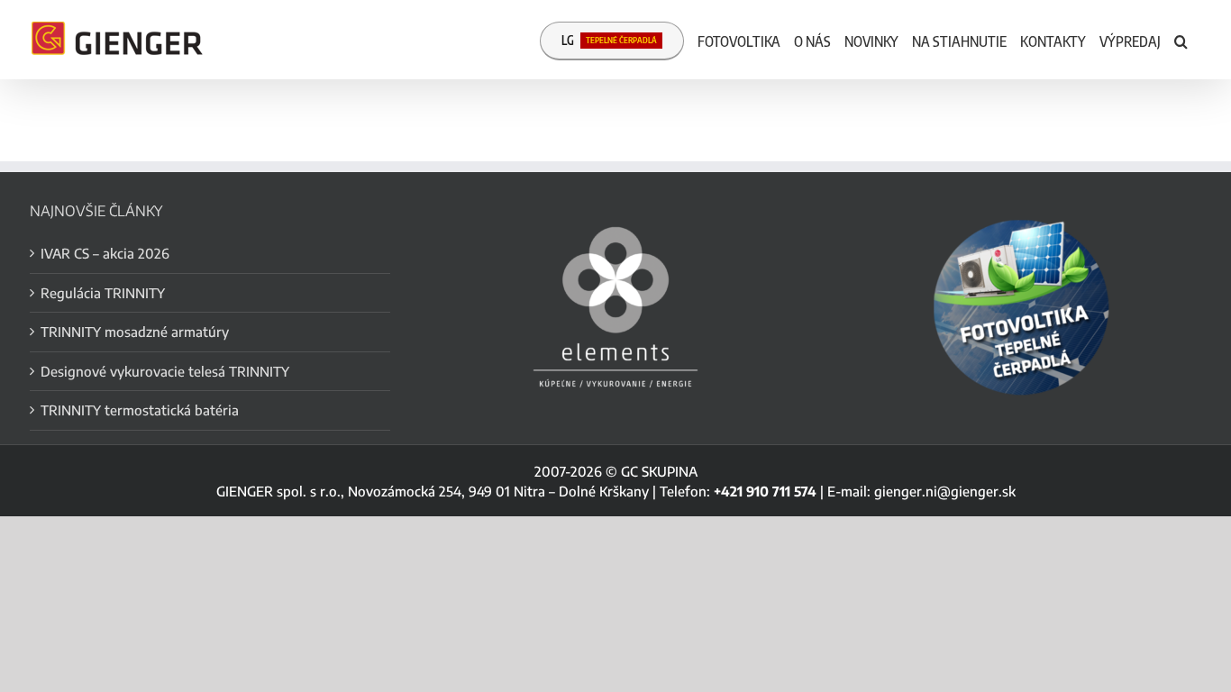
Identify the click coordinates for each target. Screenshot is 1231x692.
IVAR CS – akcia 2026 (105, 253)
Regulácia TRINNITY (103, 293)
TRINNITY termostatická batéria (140, 410)
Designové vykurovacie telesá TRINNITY (165, 371)
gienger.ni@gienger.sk (945, 491)
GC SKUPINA (659, 471)
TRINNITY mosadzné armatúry (135, 331)
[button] (1181, 39)
